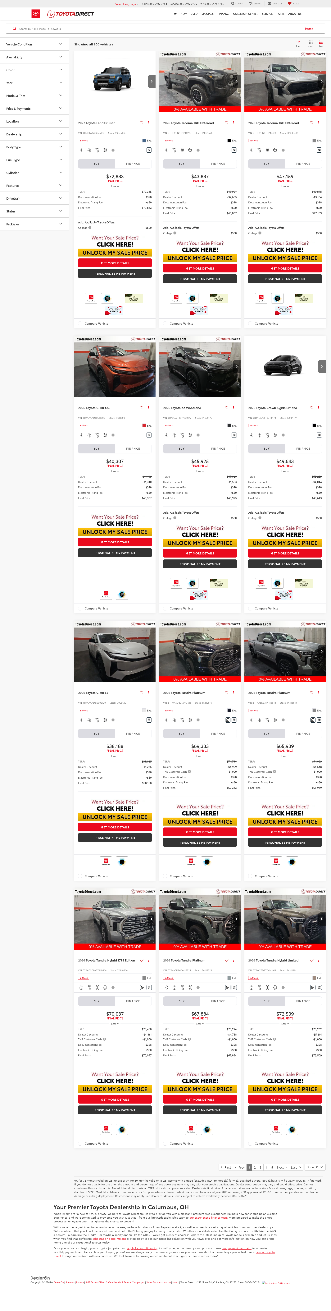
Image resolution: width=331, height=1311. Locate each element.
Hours (175, 1282)
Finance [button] (223, 14)
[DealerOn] (40, 1278)
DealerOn (58, 1282)
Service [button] (267, 14)
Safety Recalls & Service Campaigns (125, 1282)
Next (281, 1167)
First (226, 1167)
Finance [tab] (133, 163)
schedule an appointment (109, 1238)
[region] (115, 211)
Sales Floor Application (158, 1282)
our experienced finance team (208, 1217)
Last (295, 1167)
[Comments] (227, 720)
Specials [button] (208, 14)
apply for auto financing (142, 1248)
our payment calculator (237, 1248)
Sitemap (70, 1282)
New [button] (183, 14)
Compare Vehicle (96, 323)
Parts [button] (280, 14)
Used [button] (194, 14)
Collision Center (245, 14)
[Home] (175, 13)
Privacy (80, 1282)
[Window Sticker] (149, 150)
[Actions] (148, 122)
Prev (240, 1167)
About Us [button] (295, 14)
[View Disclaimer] (113, 150)
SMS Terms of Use (94, 1282)
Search (309, 28)
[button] (152, 81)
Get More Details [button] (115, 263)
